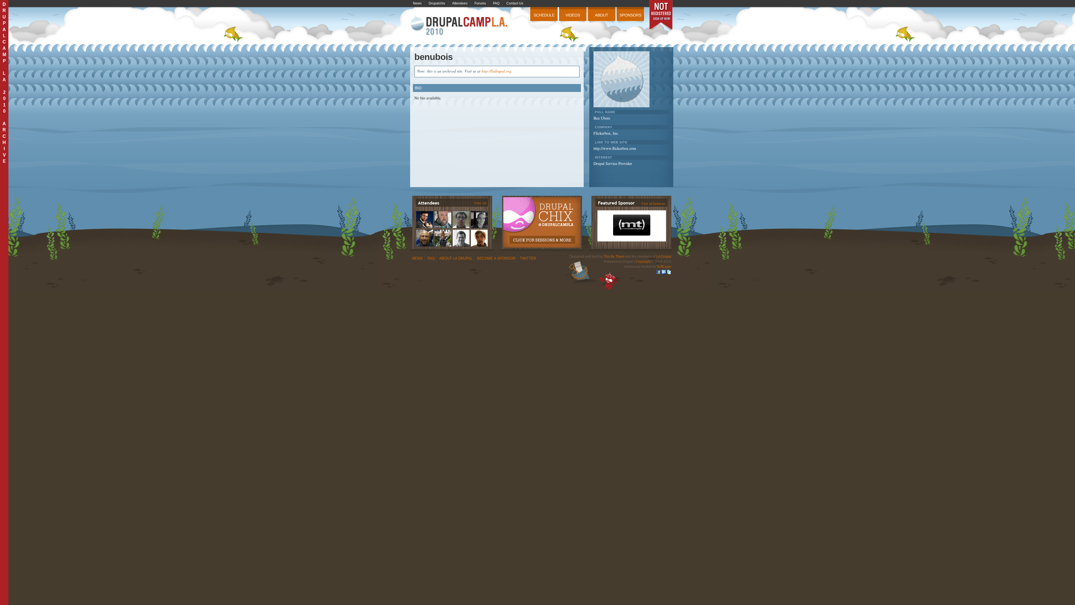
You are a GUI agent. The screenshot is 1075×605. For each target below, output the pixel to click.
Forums (480, 3)
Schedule (544, 15)
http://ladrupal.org (496, 71)
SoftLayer (664, 267)
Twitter (528, 258)
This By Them (614, 257)
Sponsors (630, 15)
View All (480, 203)
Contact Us (514, 3)
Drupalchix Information (541, 219)
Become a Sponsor (496, 258)
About (601, 15)
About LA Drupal (456, 258)
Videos (572, 15)
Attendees (460, 3)
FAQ (496, 3)
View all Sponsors (653, 203)
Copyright (642, 262)
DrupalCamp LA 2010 (460, 25)
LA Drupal (663, 257)
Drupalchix (437, 3)
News (417, 3)
